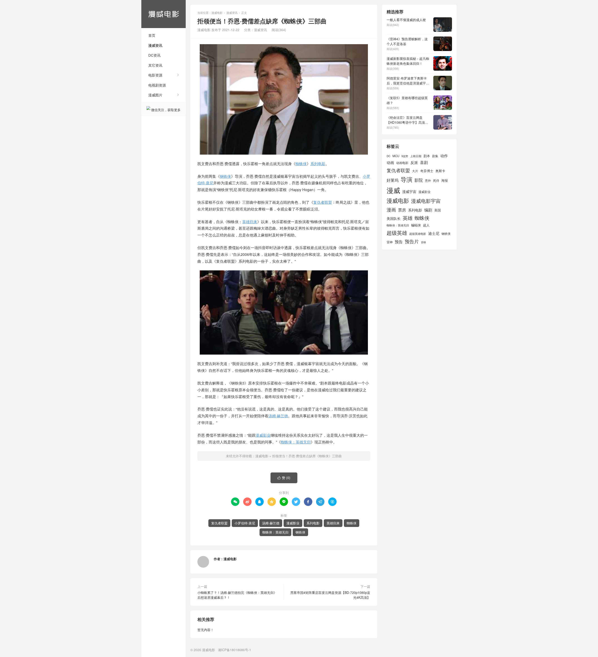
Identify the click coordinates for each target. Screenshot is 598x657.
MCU (395, 156)
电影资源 (155, 75)
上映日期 (415, 156)
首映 (423, 242)
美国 (437, 210)
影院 (418, 180)
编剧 (428, 210)
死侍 (436, 180)
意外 (428, 180)
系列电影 (317, 163)
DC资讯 (154, 55)
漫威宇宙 (409, 191)
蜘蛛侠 (301, 163)
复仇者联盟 (322, 202)
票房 (402, 210)
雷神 (390, 242)
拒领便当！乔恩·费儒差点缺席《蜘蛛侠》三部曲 (307, 456)
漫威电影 (163, 14)
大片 (415, 171)
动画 (390, 162)
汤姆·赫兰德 (278, 415)
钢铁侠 (225, 176)
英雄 (408, 217)
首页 (151, 35)
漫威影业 (263, 435)
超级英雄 (397, 232)
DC (388, 156)
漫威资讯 (155, 45)
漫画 (391, 209)
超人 (426, 225)
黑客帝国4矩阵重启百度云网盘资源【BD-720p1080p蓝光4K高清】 (330, 595)
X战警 (404, 156)
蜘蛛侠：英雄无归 (296, 442)
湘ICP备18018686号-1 (234, 649)
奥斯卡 (440, 170)
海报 (444, 180)
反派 (414, 162)
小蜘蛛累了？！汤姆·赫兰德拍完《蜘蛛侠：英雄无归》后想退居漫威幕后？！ (237, 595)
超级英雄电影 (417, 234)
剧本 (427, 155)
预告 (399, 241)
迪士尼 (433, 233)
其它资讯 (155, 65)
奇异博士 (426, 170)
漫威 (393, 190)
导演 (406, 179)
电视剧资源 (157, 85)
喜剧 (424, 162)
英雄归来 (249, 221)
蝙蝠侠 (416, 225)
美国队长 (394, 218)
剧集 (435, 156)
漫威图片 (155, 94)
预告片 (412, 241)
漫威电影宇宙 (426, 200)
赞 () (284, 477)
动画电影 (402, 163)
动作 (444, 155)
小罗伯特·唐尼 (245, 523)
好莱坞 (393, 180)
